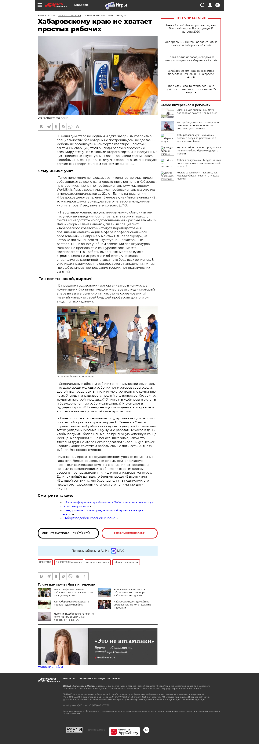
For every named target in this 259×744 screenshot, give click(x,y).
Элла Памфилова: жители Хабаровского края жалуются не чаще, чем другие (73, 592)
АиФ (65, 117)
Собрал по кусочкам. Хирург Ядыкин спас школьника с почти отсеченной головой (199, 163)
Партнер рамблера (96, 730)
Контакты (69, 678)
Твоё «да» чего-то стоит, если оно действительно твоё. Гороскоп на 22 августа (191, 89)
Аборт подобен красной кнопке (90, 518)
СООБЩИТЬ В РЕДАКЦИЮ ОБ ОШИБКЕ (99, 678)
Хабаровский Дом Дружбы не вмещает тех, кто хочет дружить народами (132, 604)
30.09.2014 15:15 (46, 15)
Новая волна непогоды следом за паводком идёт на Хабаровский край (191, 59)
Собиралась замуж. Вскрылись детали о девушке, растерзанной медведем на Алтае (196, 138)
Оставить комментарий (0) (129, 533)
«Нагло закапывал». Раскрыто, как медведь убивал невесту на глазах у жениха (198, 175)
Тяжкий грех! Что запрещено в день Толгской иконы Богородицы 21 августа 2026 (191, 28)
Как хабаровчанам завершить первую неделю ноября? (71, 603)
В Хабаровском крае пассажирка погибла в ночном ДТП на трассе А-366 (191, 74)
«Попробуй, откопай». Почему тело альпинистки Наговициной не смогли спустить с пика (198, 125)
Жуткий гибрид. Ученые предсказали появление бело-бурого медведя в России (199, 150)
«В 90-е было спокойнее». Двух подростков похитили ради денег (197, 111)
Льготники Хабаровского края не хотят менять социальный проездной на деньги (74, 616)
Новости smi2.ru (50, 666)
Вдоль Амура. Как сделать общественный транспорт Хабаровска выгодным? (129, 592)
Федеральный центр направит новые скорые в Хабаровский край (191, 43)
